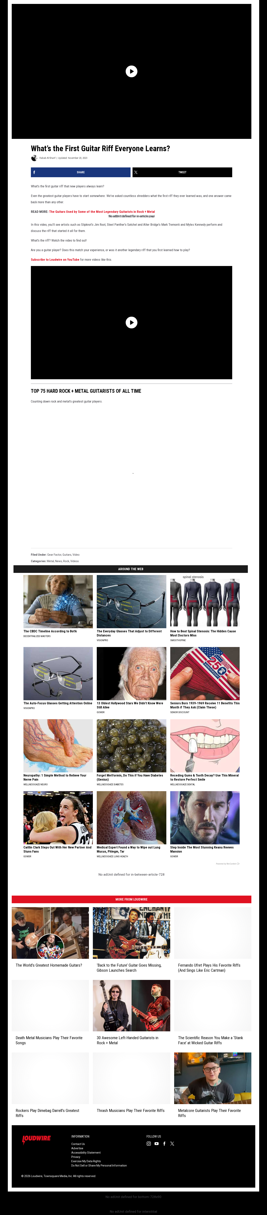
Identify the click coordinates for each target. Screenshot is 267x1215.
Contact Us (78, 1144)
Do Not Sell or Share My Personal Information (99, 1165)
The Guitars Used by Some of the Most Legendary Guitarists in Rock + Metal (102, 212)
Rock (66, 561)
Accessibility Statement (86, 1152)
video (76, 554)
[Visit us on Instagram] (150, 1143)
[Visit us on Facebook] (166, 1143)
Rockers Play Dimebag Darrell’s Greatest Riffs (47, 1113)
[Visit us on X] (174, 1143)
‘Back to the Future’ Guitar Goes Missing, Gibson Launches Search (129, 968)
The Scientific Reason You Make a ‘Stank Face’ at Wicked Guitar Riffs (210, 1040)
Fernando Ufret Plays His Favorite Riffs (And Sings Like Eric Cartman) (209, 968)
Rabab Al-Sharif (47, 157)
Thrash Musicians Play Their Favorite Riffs (131, 1110)
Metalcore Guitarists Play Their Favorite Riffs (209, 1113)
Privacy (75, 1156)
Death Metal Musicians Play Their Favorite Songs (49, 1040)
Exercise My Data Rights (86, 1161)
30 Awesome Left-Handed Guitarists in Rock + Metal (127, 1040)
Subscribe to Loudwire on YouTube (55, 260)
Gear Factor (54, 554)
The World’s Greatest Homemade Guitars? (49, 965)
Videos (74, 561)
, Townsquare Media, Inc (57, 1176)
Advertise (77, 1148)
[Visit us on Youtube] (158, 1143)
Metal (50, 561)
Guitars (67, 554)
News (58, 561)
